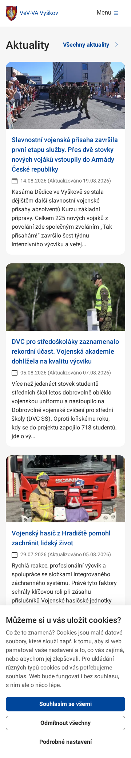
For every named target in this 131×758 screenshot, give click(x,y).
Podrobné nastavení (65, 741)
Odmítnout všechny (65, 722)
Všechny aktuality (86, 44)
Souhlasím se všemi (65, 703)
